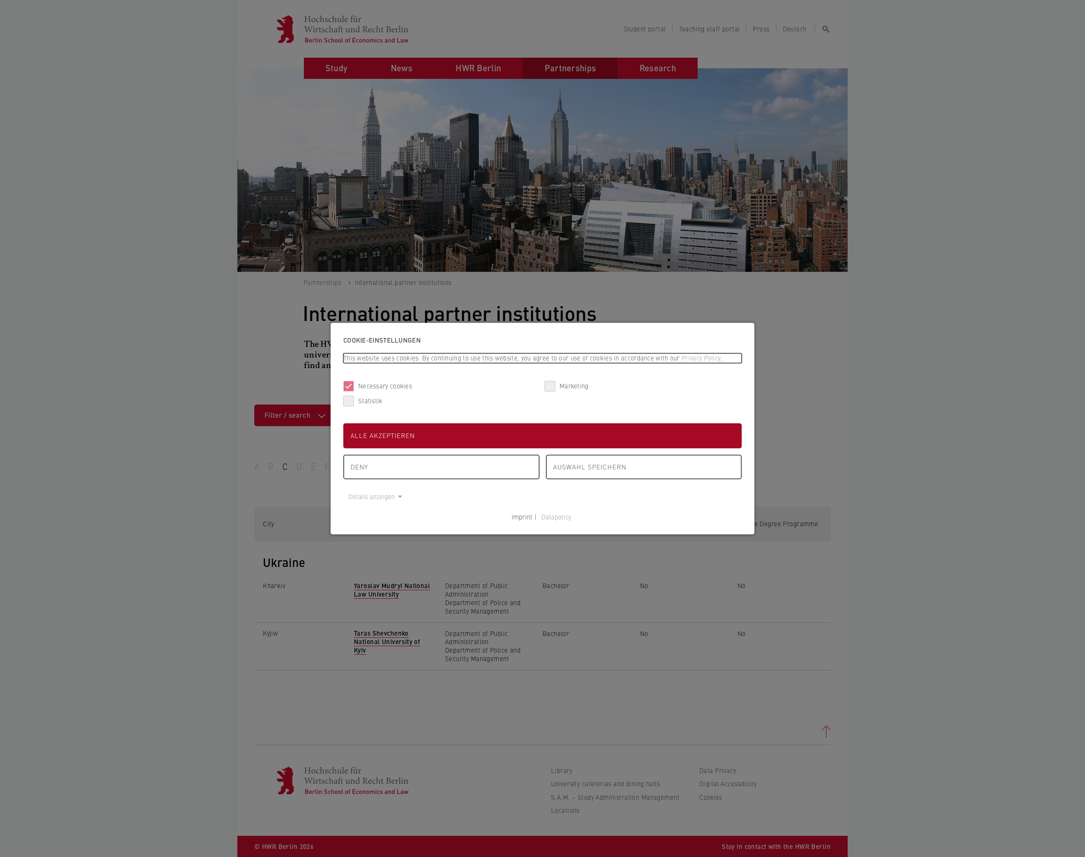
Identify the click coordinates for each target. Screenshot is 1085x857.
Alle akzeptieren (383, 435)
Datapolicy (556, 516)
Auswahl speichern (589, 466)
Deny (359, 466)
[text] (542, 358)
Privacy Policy (701, 357)
